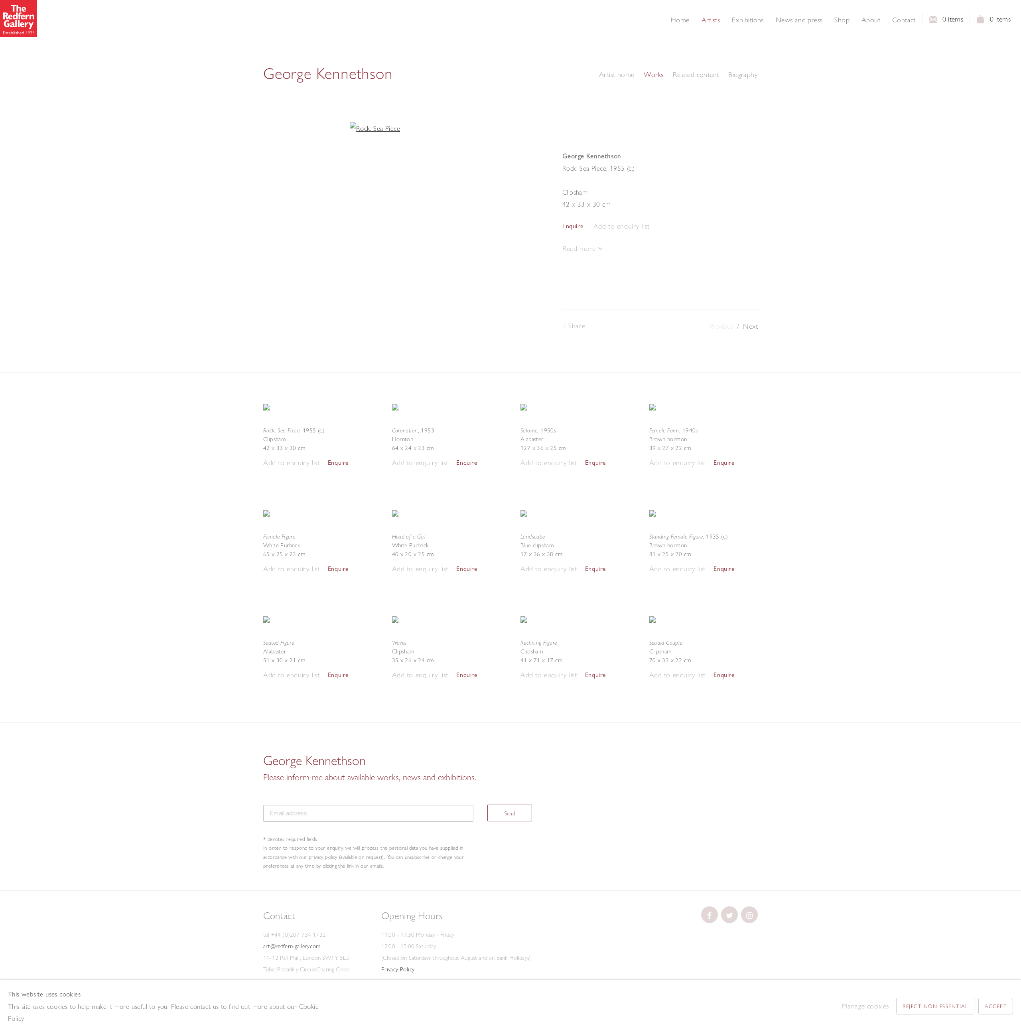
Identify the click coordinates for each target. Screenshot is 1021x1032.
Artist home (616, 74)
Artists (711, 20)
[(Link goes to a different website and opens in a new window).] (709, 914)
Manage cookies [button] (865, 1005)
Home (680, 20)
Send (510, 813)
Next (750, 326)
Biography (743, 74)
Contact (904, 20)
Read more (580, 248)
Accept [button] (996, 1006)
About (870, 20)
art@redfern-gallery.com (291, 946)
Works (653, 74)
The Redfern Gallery (18, 18)
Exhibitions (747, 20)
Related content (696, 74)
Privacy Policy (398, 969)
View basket (980, 22)
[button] (621, 226)
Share (576, 325)
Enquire (572, 226)
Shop (842, 20)
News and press (799, 20)
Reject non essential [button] (935, 1006)
